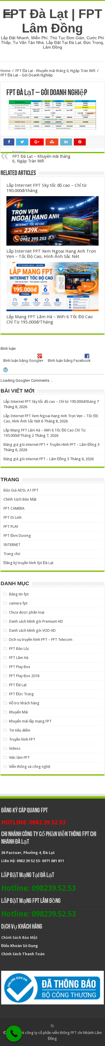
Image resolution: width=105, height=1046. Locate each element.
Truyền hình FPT (22, 739)
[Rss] (52, 1025)
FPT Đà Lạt (18, 685)
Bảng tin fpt (19, 594)
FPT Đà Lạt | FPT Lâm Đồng (52, 21)
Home (5, 71)
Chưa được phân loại (26, 612)
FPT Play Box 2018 (24, 676)
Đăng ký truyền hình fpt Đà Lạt (28, 563)
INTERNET (12, 544)
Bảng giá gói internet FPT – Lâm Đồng (35, 459)
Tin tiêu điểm (19, 730)
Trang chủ (12, 554)
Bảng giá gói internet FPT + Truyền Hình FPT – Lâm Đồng (50, 444)
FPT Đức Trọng (21, 694)
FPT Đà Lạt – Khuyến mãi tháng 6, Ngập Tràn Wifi (41, 156)
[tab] (23, 359)
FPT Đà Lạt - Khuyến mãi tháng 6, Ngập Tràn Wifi (55, 71)
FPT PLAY (11, 526)
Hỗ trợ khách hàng (24, 703)
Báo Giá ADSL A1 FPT (21, 490)
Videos (14, 748)
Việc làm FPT (19, 757)
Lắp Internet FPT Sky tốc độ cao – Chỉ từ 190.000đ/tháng (50, 401)
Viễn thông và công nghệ (29, 766)
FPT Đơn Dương (17, 535)
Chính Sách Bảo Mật (20, 499)
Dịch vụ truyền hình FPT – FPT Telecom (40, 639)
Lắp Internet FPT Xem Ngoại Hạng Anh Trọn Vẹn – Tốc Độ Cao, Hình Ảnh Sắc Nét (51, 254)
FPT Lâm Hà (18, 657)
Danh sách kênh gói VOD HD (32, 630)
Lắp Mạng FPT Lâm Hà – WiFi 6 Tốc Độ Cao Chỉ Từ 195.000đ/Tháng (49, 319)
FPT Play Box (19, 667)
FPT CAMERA (14, 508)
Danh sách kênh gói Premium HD (36, 621)
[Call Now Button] (14, 1034)
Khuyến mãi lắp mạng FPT (30, 721)
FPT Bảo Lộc (19, 648)
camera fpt (18, 603)
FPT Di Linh (13, 517)
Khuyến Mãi (18, 712)
